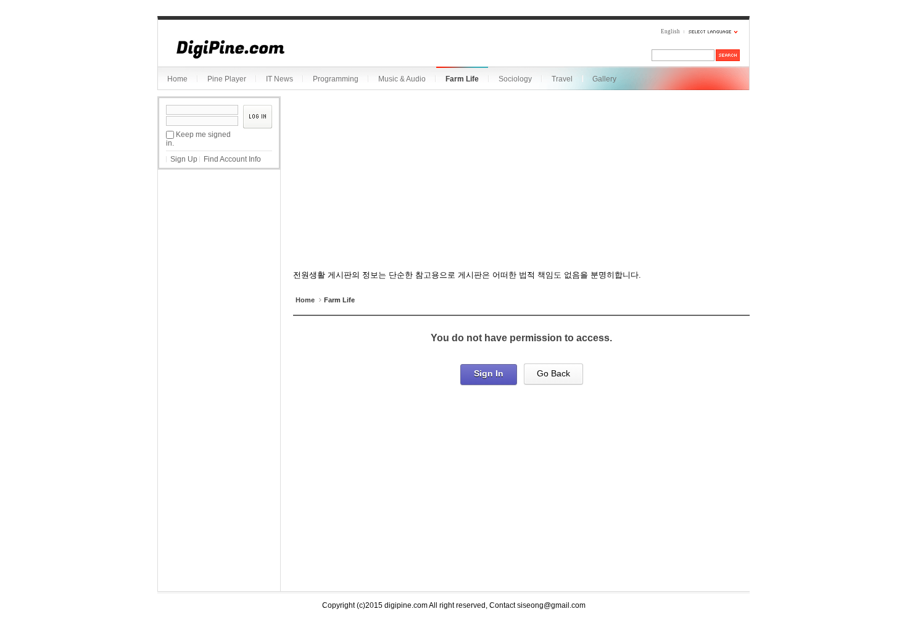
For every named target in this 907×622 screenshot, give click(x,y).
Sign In (488, 373)
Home (177, 79)
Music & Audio (402, 79)
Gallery (604, 79)
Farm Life (462, 79)
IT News (279, 79)
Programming (335, 79)
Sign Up (183, 159)
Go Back (553, 373)
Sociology (515, 79)
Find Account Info (232, 159)
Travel (562, 79)
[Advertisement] (219, 240)
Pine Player (226, 79)
